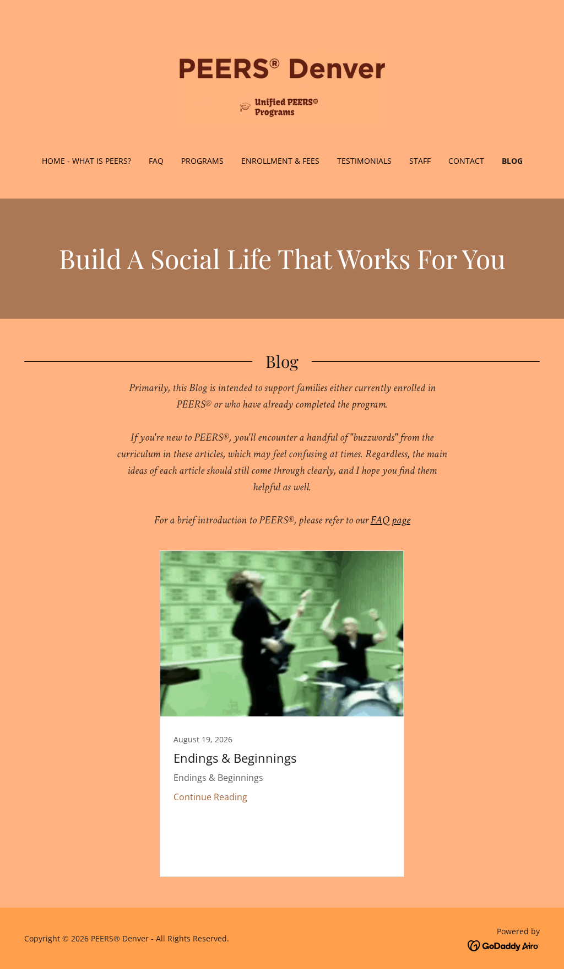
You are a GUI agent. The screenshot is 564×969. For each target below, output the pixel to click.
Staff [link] (420, 161)
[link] (282, 85)
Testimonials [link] (364, 161)
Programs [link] (202, 161)
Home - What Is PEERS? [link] (86, 161)
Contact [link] (466, 161)
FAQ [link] (156, 161)
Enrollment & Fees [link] (280, 161)
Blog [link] (512, 161)
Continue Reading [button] (210, 797)
